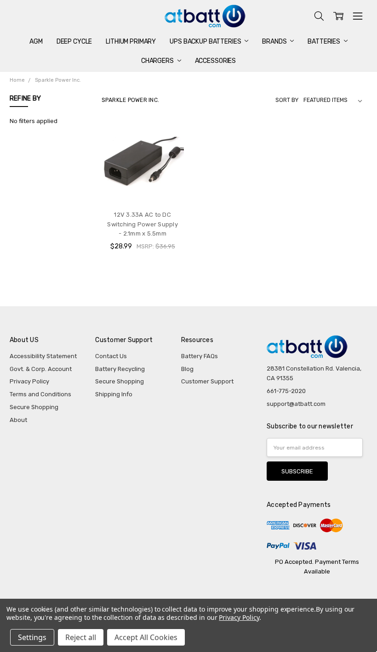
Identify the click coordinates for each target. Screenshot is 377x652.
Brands (275, 41)
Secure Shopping (34, 407)
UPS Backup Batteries (206, 41)
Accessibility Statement (43, 356)
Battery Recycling (120, 368)
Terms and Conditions (40, 394)
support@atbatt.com (296, 403)
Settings (32, 637)
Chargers (158, 61)
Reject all (80, 637)
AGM (36, 41)
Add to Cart (142, 185)
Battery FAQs (199, 356)
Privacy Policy (29, 381)
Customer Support (207, 381)
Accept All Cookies (145, 637)
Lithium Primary (131, 41)
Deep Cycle (74, 41)
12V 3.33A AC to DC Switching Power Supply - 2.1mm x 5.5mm (142, 224)
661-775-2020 (286, 391)
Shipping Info (113, 394)
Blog (187, 368)
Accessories (215, 61)
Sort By (286, 100)
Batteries (325, 41)
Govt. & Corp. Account (41, 368)
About (18, 419)
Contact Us (111, 356)
